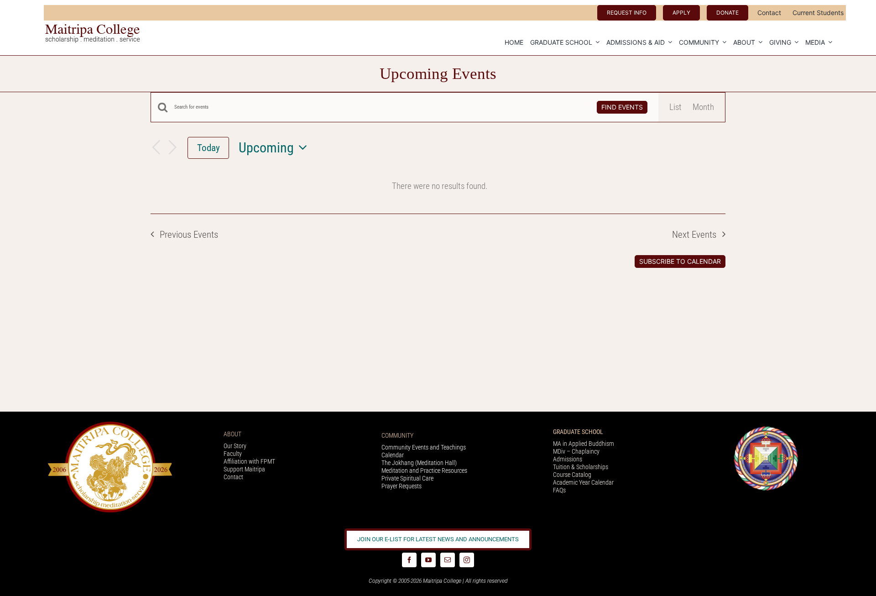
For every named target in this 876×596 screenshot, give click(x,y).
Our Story (235, 446)
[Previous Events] (156, 148)
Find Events (622, 107)
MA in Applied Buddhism (583, 443)
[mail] (447, 560)
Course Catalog (572, 474)
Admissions (567, 459)
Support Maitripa (244, 469)
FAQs (559, 490)
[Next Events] (172, 148)
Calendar (392, 455)
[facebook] (409, 560)
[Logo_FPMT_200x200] (766, 428)
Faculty (233, 453)
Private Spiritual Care (407, 478)
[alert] (439, 186)
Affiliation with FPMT (249, 461)
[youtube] (428, 560)
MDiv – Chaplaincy (576, 451)
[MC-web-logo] (93, 28)
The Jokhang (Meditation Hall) (419, 462)
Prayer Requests (401, 486)
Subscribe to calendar (680, 261)
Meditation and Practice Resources (424, 470)
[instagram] (466, 560)
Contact (233, 477)
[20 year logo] (110, 424)
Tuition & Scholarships (580, 467)
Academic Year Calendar (583, 482)
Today (208, 147)
